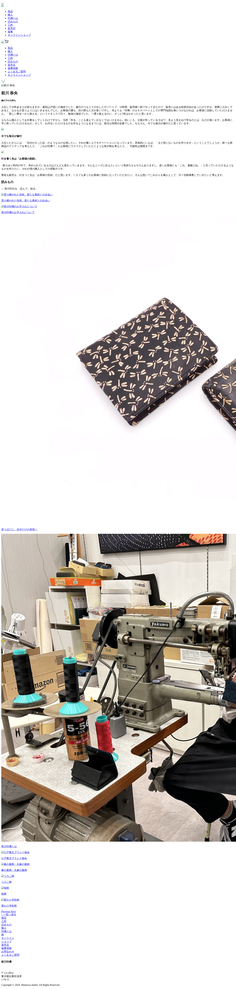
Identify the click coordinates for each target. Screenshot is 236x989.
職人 (10, 14)
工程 (10, 25)
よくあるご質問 (17, 71)
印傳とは (13, 18)
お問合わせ (7, 951)
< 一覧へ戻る (8, 914)
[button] (6, 911)
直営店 (11, 28)
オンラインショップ (19, 35)
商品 (10, 11)
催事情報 (13, 68)
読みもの (13, 21)
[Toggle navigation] (2, 3)
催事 (10, 31)
